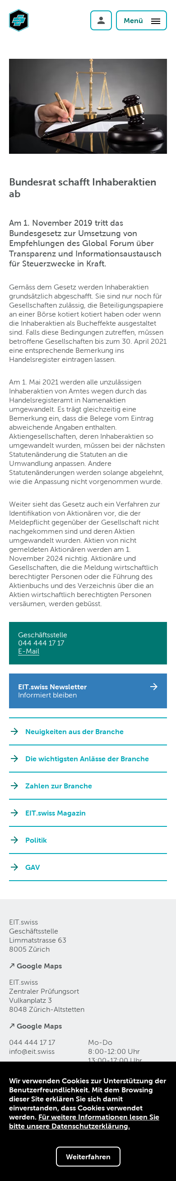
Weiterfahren (88, 1157)
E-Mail (28, 651)
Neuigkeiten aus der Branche (74, 731)
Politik (36, 840)
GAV (32, 867)
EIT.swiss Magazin (55, 813)
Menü (134, 20)
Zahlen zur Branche (58, 786)
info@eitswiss (32, 1051)
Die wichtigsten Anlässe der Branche (87, 758)
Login (101, 20)
